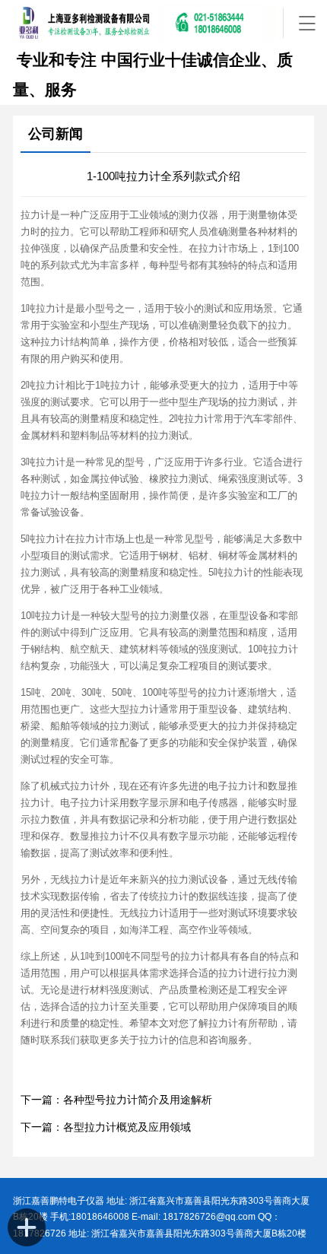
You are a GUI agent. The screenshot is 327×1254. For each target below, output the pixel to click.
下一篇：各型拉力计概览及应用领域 (106, 1127)
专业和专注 (55, 60)
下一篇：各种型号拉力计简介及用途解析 (116, 1100)
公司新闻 (55, 133)
